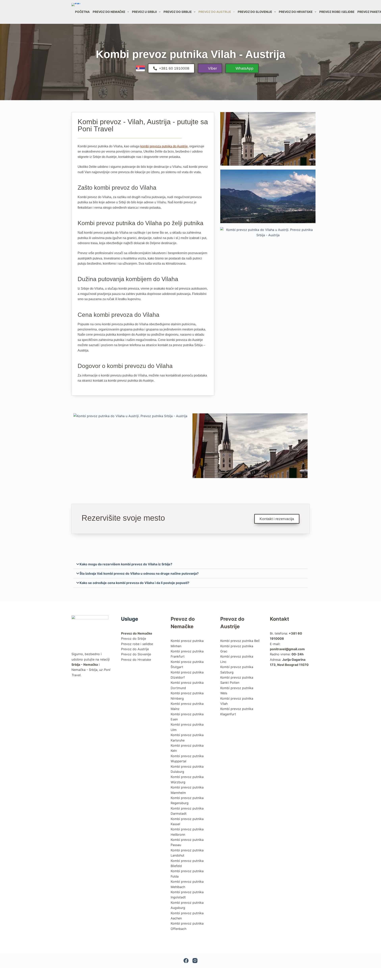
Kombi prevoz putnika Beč (240, 641)
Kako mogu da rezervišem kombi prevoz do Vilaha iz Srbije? (126, 564)
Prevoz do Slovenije (255, 12)
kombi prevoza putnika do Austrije (164, 146)
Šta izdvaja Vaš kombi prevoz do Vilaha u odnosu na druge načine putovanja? (139, 573)
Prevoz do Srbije (178, 12)
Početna (82, 12)
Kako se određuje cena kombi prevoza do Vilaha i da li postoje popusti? (134, 583)
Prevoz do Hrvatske (296, 12)
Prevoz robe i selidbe (336, 12)
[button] (190, 564)
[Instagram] (194, 960)
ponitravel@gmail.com (287, 649)
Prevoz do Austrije (214, 12)
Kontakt (279, 619)
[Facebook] (186, 960)
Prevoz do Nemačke (109, 12)
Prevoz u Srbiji (144, 12)
